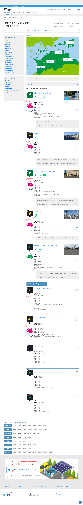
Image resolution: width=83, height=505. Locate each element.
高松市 (34, 30)
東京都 (14, 429)
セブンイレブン (8, 80)
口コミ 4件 (77, 110)
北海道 (14, 425)
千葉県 (30, 429)
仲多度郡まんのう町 (10, 72)
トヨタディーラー (9, 86)
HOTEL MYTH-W (38, 370)
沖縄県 (50, 452)
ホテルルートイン (9, 94)
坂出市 (42, 30)
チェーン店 (33, 12)
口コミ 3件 (77, 188)
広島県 (29, 444)
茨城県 (35, 429)
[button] (77, 9)
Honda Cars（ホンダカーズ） (11, 90)
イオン (6, 97)
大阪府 (14, 441)
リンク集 (59, 486)
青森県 (19, 425)
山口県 (34, 444)
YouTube (28, 12)
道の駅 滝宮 (37, 133)
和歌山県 (40, 441)
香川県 (19, 448)
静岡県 (24, 437)
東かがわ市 (47, 30)
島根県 (19, 444)
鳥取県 (14, 444)
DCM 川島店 (37, 211)
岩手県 (24, 425)
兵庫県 (19, 441)
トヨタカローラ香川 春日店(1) (42, 288)
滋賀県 (29, 441)
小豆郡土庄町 (8, 56)
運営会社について (9, 486)
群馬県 (45, 429)
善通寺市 (8, 46)
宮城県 (29, 425)
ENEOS (7, 99)
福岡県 (14, 452)
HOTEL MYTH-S (38, 346)
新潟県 (14, 433)
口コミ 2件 (77, 151)
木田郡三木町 (8, 60)
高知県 (29, 448)
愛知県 (14, 437)
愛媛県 (24, 448)
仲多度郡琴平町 (9, 68)
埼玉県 (25, 429)
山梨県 (34, 433)
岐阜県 (19, 437)
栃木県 (40, 429)
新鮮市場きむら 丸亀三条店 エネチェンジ (45, 245)
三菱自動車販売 (8, 88)
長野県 (39, 433)
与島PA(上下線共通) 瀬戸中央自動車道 (44, 171)
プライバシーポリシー (23, 486)
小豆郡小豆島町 (9, 58)
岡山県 (24, 444)
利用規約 (51, 486)
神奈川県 (20, 429)
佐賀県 (19, 452)
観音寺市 (52, 30)
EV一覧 (18, 12)
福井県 (29, 433)
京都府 (24, 441)
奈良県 (34, 441)
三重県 (29, 437)
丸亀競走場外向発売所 (40, 317)
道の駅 (6, 92)
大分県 (34, 452)
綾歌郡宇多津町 (9, 64)
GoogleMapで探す (33, 79)
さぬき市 (7, 50)
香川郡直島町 (8, 62)
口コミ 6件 (77, 263)
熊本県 (29, 452)
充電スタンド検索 (8, 12)
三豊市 (7, 54)
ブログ (23, 12)
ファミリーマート (9, 82)
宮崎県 (39, 452)
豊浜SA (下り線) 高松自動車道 (42, 93)
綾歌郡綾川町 (8, 66)
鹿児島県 (45, 452)
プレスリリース (69, 486)
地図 (14, 12)
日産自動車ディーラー (10, 84)
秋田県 (34, 425)
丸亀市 (38, 30)
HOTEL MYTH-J (38, 395)
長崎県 (24, 452)
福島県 (44, 425)
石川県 (24, 433)
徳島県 (14, 448)
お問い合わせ (58, 494)
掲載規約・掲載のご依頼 (39, 486)
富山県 (19, 433)
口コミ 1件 (77, 229)
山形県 (39, 425)
